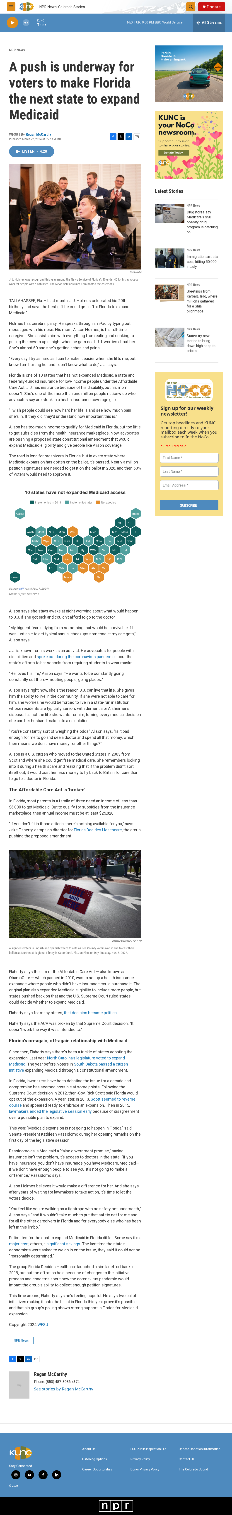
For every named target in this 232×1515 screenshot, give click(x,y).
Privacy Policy (140, 1459)
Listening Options (94, 1459)
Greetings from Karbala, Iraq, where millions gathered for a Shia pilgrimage (202, 301)
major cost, (19, 1243)
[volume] (26, 23)
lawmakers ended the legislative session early (51, 1111)
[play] (12, 22)
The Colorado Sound (193, 1469)
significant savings (63, 1243)
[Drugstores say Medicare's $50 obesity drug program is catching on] (169, 213)
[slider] (33, 22)
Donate (214, 7)
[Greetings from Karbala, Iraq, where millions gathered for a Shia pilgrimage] (169, 293)
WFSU (42, 1324)
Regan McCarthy (38, 134)
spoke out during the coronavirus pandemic (76, 656)
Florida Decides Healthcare (97, 829)
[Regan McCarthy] (19, 1385)
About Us (88, 1449)
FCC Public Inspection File (148, 1449)
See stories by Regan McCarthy (63, 1389)
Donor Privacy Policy (144, 1469)
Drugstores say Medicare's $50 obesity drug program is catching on (202, 222)
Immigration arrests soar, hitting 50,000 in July (202, 262)
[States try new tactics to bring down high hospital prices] (169, 337)
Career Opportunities (97, 1469)
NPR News (17, 50)
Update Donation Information (199, 1449)
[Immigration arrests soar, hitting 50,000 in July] (169, 258)
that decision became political (91, 1012)
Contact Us (186, 1459)
